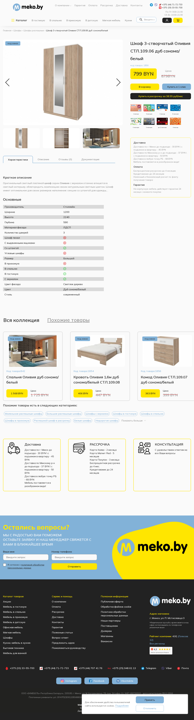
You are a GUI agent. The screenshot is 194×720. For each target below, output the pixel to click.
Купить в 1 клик (176, 86)
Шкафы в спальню (152, 413)
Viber (168, 668)
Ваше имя (8, 551)
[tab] (18, 159)
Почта (185, 668)
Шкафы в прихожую (17, 420)
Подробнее (122, 705)
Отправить (74, 566)
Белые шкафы (82, 420)
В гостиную (38, 20)
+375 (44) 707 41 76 (90, 668)
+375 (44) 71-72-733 (172, 4)
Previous (7, 82)
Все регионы (157, 643)
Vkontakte (127, 680)
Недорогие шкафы (106, 420)
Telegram (150, 668)
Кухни (128, 20)
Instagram (71, 680)
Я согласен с (26, 566)
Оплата (138, 166)
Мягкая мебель (111, 20)
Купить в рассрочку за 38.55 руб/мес (161, 96)
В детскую (91, 20)
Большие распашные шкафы (64, 413)
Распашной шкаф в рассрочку (52, 420)
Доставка (140, 142)
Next (118, 82)
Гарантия (139, 184)
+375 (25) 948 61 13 (124, 668)
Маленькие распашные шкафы (23, 413)
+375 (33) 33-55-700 (172, 7)
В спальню (56, 20)
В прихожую (73, 20)
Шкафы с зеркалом (97, 413)
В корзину (145, 86)
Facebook (99, 680)
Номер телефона (62, 551)
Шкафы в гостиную (125, 413)
